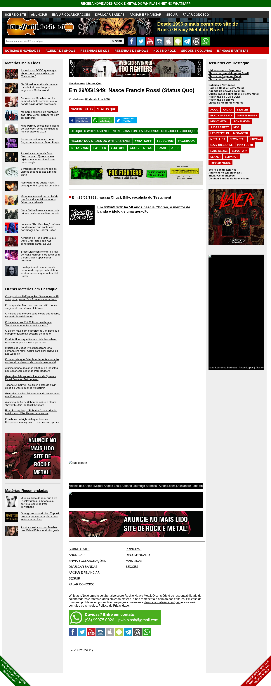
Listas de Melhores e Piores (226, 102)
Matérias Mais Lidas (22, 63)
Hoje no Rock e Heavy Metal (226, 87)
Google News (141, 148)
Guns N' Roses (247, 115)
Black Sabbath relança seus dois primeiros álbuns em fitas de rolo (40, 212)
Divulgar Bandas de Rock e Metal (229, 178)
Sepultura (239, 150)
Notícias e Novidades (222, 84)
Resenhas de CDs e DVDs (225, 96)
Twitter (99, 148)
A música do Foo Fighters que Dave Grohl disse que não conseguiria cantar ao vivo (38, 240)
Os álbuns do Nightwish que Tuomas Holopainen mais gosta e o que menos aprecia (32, 421)
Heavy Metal (219, 121)
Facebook (186, 140)
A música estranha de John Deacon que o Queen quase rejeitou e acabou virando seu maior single (38, 158)
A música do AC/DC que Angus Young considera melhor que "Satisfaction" (39, 73)
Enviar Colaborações (222, 175)
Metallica (217, 139)
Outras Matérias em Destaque (31, 289)
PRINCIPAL (133, 549)
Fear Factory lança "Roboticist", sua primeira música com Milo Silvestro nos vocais (31, 412)
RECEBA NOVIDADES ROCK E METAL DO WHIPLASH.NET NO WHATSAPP (135, 3)
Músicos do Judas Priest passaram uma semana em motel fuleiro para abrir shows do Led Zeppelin (31, 350)
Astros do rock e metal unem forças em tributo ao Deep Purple (40, 141)
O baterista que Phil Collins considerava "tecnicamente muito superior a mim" (28, 324)
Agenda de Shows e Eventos (227, 90)
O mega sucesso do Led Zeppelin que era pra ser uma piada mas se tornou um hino (40, 516)
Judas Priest (219, 127)
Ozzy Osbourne (221, 145)
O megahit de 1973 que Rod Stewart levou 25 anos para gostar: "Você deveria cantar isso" (32, 298)
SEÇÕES (196, 50)
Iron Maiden (241, 121)
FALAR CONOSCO (196, 14)
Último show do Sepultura (225, 70)
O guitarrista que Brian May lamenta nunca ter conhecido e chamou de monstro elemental (32, 361)
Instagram (79, 148)
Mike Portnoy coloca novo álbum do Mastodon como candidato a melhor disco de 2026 (40, 128)
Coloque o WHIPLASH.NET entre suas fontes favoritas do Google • (93, 131)
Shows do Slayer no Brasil (225, 76)
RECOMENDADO (138, 554)
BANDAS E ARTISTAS (233, 50)
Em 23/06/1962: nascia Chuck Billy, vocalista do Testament (121, 197)
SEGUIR (172, 14)
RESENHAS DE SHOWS (131, 50)
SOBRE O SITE (15, 14)
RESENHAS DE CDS (95, 50)
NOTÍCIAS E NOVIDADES (23, 50)
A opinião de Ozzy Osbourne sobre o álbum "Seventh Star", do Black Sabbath (30, 403)
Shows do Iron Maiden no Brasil (229, 73)
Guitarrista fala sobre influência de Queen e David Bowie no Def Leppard (30, 378)
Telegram (165, 140)
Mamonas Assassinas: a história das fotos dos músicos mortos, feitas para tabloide (39, 199)
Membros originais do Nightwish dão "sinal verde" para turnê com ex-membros (40, 114)
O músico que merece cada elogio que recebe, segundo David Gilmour (32, 315)
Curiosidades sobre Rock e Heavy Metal (234, 93)
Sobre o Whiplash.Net (222, 169)
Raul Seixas (218, 150)
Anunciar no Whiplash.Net (225, 172)
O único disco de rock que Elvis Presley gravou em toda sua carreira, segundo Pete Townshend (39, 502)
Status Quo (94, 83)
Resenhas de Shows (221, 99)
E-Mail (162, 148)
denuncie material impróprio (162, 602)
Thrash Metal (220, 162)
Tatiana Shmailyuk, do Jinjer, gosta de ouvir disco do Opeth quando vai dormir (30, 386)
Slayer (215, 156)
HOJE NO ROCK (164, 50)
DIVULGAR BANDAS (110, 14)
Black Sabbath (221, 115)
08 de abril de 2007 (97, 99)
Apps (175, 148)
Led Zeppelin (219, 133)
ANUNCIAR (39, 14)
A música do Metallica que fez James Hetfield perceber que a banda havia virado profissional (39, 101)
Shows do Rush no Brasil (224, 79)
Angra (227, 109)
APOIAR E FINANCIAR (145, 14)
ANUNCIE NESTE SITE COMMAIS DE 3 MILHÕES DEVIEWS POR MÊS (257, 672)
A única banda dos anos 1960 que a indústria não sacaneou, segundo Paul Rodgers (31, 369)
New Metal (237, 139)
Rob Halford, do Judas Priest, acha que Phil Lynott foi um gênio (40, 184)
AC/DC (214, 109)
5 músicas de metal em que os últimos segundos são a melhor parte (39, 171)
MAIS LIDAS (134, 560)
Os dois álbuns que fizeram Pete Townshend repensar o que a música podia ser (31, 341)
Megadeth (240, 133)
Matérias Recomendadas (26, 491)
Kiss (236, 127)
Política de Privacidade (114, 605)
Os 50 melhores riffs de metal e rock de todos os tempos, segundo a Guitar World (39, 87)
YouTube (118, 148)
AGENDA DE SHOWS (60, 50)
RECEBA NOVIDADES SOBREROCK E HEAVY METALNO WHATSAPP (14, 672)
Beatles (243, 109)
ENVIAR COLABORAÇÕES (71, 14)
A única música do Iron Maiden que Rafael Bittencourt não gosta (40, 529)
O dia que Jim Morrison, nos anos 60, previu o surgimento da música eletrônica (32, 306)
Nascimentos (77, 83)
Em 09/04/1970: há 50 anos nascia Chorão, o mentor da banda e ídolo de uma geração (143, 209)
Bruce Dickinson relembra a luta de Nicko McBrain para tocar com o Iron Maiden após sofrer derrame (40, 256)
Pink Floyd (245, 145)
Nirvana (255, 139)
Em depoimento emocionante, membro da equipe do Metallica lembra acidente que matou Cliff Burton (39, 271)
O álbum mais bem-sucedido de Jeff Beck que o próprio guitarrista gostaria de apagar (32, 332)
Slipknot (231, 156)
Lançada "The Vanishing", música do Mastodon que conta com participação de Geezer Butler (40, 227)
